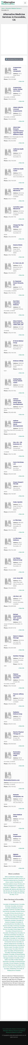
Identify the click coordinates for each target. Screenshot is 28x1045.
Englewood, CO (12, 885)
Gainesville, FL (6, 887)
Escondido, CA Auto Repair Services (16, 929)
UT (17, 894)
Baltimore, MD (15, 889)
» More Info (21, 81)
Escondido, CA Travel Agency (17, 938)
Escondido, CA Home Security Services (14, 913)
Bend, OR (10, 892)
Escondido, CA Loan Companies (11, 963)
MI (6, 891)
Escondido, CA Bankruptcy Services (13, 908)
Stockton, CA (21, 884)
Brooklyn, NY (16, 891)
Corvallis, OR (16, 892)
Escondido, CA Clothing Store (10, 933)
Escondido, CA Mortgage (16, 916)
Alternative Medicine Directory (14, 1029)
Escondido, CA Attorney (16, 906)
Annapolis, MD (8, 889)
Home (2, 8)
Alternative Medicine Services (13, 8)
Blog (24, 1029)
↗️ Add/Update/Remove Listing (14, 59)
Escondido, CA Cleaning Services (11, 904)
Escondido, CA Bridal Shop (10, 968)
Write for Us (15, 1032)
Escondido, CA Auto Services (10, 915)
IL (3, 889)
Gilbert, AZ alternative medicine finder (14, 876)
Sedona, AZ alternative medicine (10, 878)
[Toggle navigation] (25, 2)
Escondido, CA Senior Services (17, 911)
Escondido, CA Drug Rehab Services (16, 966)
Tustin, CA (6, 885)
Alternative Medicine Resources (11, 1030)
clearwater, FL (20, 885)
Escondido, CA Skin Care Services (11, 940)
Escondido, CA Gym (12, 956)
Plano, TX (14, 894)
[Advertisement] (14, 39)
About (20, 1032)
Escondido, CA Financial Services (15, 950)
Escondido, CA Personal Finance (11, 918)
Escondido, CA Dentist (9, 909)
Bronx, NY (10, 891)
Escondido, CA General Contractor (14, 931)
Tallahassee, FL (14, 887)
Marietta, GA (21, 887)
